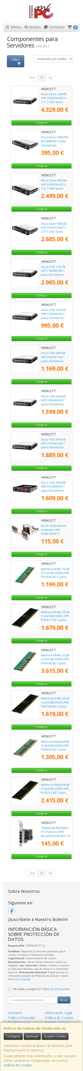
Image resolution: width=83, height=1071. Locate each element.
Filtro (15, 59)
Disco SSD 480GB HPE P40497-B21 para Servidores (53, 357)
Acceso (34, 27)
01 (42, 78)
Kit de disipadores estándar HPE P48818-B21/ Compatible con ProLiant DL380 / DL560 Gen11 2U (53, 535)
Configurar (13, 1036)
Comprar (41, 123)
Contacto (56, 27)
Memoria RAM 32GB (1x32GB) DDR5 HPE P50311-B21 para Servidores (55, 618)
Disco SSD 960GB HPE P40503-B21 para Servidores (53, 443)
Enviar (64, 1000)
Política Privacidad (21, 1017)
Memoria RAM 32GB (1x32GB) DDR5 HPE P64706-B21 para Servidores (55, 704)
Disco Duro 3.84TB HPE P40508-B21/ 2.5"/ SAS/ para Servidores (54, 100)
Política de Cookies (18, 1065)
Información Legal (58, 1013)
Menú (15, 27)
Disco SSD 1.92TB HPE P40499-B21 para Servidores (53, 271)
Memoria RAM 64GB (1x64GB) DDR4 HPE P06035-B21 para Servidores (55, 748)
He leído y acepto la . (41, 989)
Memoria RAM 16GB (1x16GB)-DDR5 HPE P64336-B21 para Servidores (55, 575)
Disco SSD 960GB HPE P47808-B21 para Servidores (53, 486)
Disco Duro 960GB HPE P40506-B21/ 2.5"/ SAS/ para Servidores (54, 186)
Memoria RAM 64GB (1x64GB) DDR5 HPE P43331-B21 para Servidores (55, 791)
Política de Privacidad (19, 979)
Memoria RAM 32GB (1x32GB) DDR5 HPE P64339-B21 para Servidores (55, 661)
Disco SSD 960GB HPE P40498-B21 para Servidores (53, 400)
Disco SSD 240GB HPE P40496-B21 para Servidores (53, 314)
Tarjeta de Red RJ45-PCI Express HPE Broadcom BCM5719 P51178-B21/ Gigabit (56, 834)
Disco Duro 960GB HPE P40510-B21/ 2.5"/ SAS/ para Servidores (54, 230)
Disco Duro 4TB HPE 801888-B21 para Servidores (54, 141)
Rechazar (32, 1036)
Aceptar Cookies (55, 1036)
